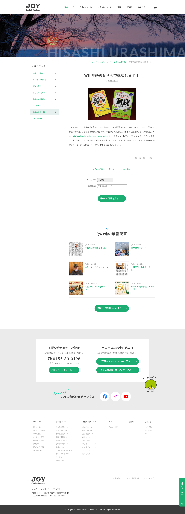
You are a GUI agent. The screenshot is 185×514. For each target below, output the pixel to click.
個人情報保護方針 (133, 478)
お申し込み (60, 460)
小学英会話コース (62, 430)
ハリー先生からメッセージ (96, 267)
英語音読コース (61, 440)
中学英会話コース (62, 434)
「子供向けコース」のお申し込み (115, 361)
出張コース (86, 437)
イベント (147, 434)
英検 (119, 7)
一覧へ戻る (112, 169)
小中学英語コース (62, 444)
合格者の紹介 (113, 427)
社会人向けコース (105, 7)
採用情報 (36, 105)
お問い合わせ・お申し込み (182, 487)
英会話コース (87, 427)
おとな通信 (148, 430)
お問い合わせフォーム (61, 370)
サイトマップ (149, 478)
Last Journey (38, 118)
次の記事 (125, 169)
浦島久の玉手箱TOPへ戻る (109, 308)
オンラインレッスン (89, 447)
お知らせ (141, 7)
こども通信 (148, 427)
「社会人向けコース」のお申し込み (115, 370)
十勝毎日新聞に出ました (95, 248)
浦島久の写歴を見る (109, 198)
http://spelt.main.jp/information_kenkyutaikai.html (92, 136)
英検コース (60, 447)
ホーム (94, 62)
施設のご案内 (38, 73)
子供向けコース (86, 7)
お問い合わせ (117, 478)
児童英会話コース (62, 427)
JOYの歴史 (37, 86)
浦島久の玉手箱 (120, 62)
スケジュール (60, 457)
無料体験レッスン (62, 454)
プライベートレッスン (64, 450)
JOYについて (69, 7)
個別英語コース (88, 430)
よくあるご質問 (39, 93)
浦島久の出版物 (39, 99)
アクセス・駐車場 (39, 80)
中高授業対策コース (63, 437)
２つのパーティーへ (139, 248)
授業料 (129, 7)
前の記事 (98, 169)
